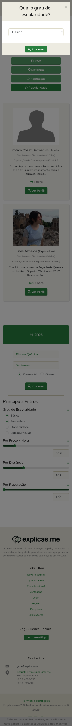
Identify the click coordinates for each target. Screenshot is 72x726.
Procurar (37, 49)
